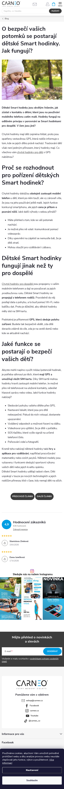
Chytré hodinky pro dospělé (17, 284)
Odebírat (52, 651)
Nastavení (32, 770)
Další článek (44, 496)
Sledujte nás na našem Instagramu (33, 574)
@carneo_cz (34, 720)
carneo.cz (34, 710)
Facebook (34, 705)
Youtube (34, 715)
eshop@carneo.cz (34, 700)
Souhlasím (32, 780)
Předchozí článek (22, 496)
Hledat (55, 11)
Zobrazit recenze (20, 529)
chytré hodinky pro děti (30, 152)
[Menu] (60, 4)
